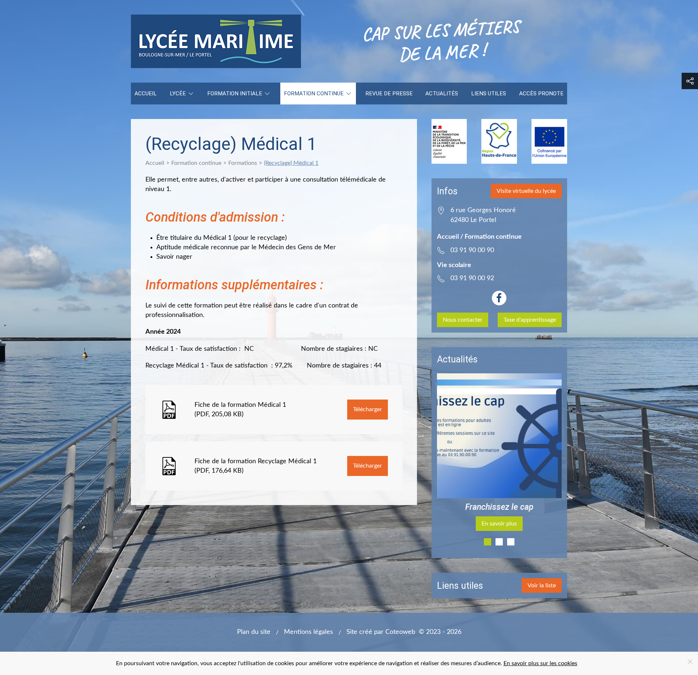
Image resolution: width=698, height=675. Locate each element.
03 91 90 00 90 (472, 250)
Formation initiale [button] (234, 93)
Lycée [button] (178, 93)
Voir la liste (541, 585)
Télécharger (367, 409)
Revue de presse (389, 93)
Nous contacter (462, 320)
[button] (690, 81)
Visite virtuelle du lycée (526, 191)
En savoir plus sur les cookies (540, 663)
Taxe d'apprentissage (530, 320)
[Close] (690, 661)
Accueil (146, 93)
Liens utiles (488, 93)
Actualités (441, 93)
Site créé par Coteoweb (380, 632)
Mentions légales (308, 632)
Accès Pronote (541, 93)
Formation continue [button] (314, 93)
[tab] (487, 541)
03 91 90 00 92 (472, 278)
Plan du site (253, 632)
